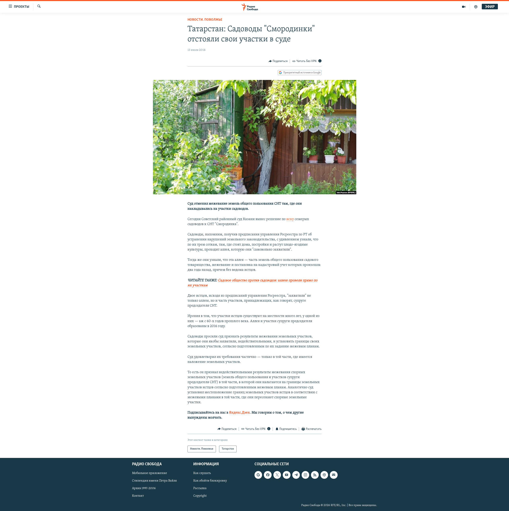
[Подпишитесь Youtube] (286, 475)
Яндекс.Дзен (239, 413)
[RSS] (315, 475)
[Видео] (464, 7)
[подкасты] (476, 7)
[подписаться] (333, 475)
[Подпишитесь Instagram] (305, 475)
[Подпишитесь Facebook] (267, 475)
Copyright (200, 496)
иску (290, 219)
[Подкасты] (324, 475)
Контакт (138, 496)
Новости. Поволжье (204, 20)
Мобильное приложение (149, 473)
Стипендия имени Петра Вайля (154, 481)
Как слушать (202, 473)
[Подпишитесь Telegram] (296, 475)
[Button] (278, 61)
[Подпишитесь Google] (258, 475)
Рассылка (200, 488)
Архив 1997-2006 (144, 488)
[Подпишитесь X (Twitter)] (277, 475)
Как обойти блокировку (210, 481)
